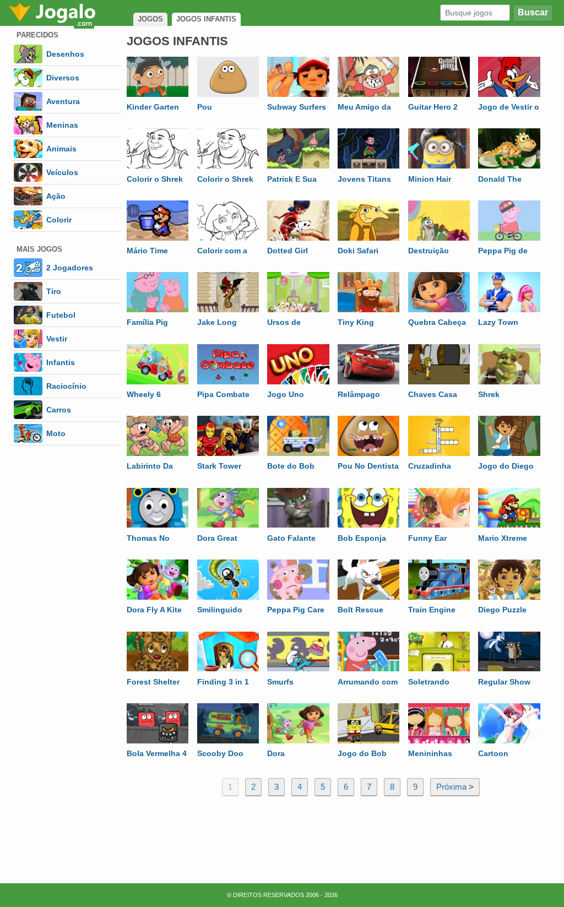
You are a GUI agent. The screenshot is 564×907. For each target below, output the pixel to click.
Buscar (533, 12)
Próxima (455, 786)
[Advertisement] (339, 835)
